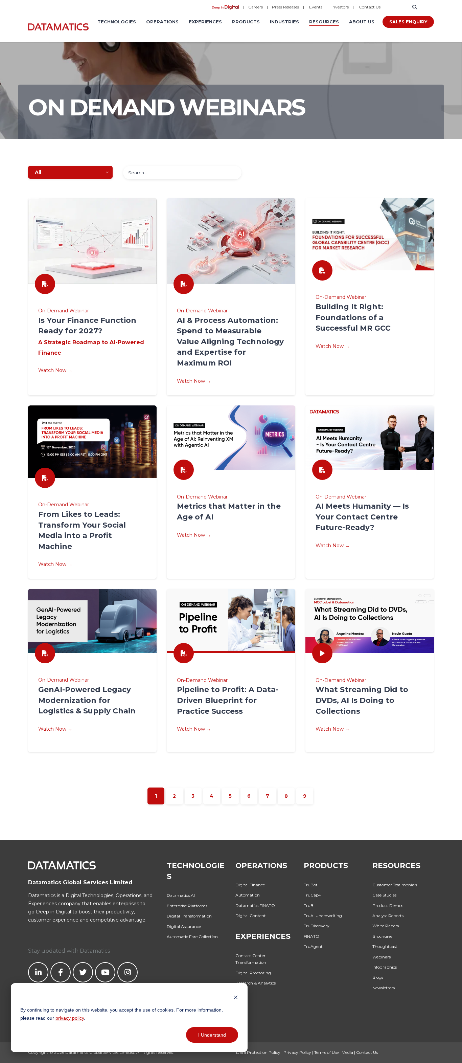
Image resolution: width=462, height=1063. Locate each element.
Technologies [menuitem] (116, 21)
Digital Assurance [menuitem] (184, 926)
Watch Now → (333, 729)
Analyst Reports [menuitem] (387, 915)
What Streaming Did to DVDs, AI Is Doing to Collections (362, 700)
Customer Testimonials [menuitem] (394, 884)
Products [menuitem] (246, 21)
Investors (340, 6)
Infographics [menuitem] (384, 967)
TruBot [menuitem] (311, 884)
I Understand (212, 1035)
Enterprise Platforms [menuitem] (187, 905)
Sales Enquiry (408, 21)
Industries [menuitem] (284, 21)
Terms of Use (326, 1052)
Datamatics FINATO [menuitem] (255, 905)
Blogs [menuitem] (377, 977)
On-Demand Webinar (341, 680)
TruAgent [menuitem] (313, 946)
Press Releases (285, 6)
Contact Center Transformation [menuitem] (250, 959)
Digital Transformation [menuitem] (189, 915)
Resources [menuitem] (324, 21)
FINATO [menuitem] (311, 936)
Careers (255, 6)
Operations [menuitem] (162, 21)
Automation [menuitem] (247, 895)
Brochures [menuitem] (382, 936)
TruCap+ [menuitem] (312, 895)
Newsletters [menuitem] (383, 987)
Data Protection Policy (258, 1052)
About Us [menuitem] (361, 21)
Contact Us (369, 6)
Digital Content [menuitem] (250, 915)
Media (347, 1052)
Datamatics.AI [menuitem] (181, 895)
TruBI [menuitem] (309, 905)
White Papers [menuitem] (385, 925)
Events (315, 6)
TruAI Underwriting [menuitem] (323, 915)
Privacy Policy (297, 1052)
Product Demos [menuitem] (387, 905)
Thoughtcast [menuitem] (384, 946)
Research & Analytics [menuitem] (255, 983)
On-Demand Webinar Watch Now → (91, 340)
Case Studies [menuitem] (384, 895)
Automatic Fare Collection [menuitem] (192, 936)
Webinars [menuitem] (381, 956)
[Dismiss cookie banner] (235, 997)
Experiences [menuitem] (205, 21)
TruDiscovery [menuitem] (316, 925)
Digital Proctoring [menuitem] (253, 972)
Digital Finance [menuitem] (250, 884)
